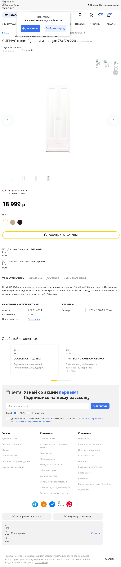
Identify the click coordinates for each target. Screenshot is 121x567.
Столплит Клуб (47, 438)
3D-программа (47, 459)
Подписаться (100, 405)
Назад (6, 33)
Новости (82, 461)
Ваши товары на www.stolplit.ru (94, 484)
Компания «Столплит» (89, 444)
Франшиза (83, 489)
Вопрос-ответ (47, 453)
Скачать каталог (86, 455)
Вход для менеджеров (13, 467)
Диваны (95, 24)
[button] (54, 380)
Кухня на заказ (9, 438)
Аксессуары (34, 318)
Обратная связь (10, 455)
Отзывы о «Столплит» (89, 450)
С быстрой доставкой (16, 24)
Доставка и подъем (11, 444)
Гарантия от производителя (16, 461)
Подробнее (41, 562)
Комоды (110, 24)
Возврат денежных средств (54, 493)
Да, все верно (30, 28)
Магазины (83, 438)
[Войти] (91, 15)
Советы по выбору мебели (53, 481)
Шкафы (80, 24)
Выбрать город (55, 28)
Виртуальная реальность (53, 464)
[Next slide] (113, 120)
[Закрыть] (68, 14)
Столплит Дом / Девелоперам (55, 487)
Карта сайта (84, 472)
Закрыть (109, 559)
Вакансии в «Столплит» (90, 467)
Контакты (83, 478)
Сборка (5, 450)
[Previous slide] (7, 120)
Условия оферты (48, 476)
